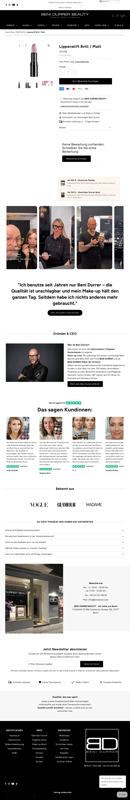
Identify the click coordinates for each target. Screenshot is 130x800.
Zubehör (72, 25)
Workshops (64, 735)
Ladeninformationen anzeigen (74, 106)
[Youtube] (13, 5)
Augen (26, 25)
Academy (64, 740)
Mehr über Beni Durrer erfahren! (85, 384)
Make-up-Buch (39, 744)
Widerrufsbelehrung (14, 744)
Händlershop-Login (64, 757)
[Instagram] (9, 5)
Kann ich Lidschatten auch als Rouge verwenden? (28, 554)
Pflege (56, 25)
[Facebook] (6, 5)
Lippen (41, 25)
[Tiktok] (17, 5)
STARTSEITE (20, 32)
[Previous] (19, 45)
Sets (87, 25)
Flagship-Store (39, 740)
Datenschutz (15, 740)
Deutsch (105, 1)
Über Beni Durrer (39, 735)
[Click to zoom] (49, 46)
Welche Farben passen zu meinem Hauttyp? (26, 548)
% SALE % (119, 25)
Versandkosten (82, 61)
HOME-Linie (101, 25)
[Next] (26, 45)
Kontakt (39, 757)
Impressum (14, 735)
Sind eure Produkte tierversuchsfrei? (22, 530)
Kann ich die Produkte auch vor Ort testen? (25, 542)
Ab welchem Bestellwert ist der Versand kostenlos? (29, 536)
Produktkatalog (39, 748)
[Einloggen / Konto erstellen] (117, 16)
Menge (62, 67)
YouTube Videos (64, 761)
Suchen (39, 761)
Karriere (39, 753)
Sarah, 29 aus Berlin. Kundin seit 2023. (65, 313)
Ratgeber (64, 753)
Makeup (10, 25)
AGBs (14, 753)
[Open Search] (113, 16)
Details (62, 127)
